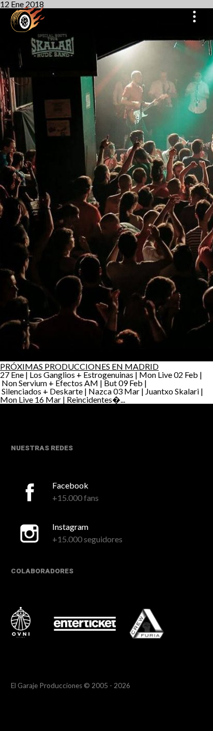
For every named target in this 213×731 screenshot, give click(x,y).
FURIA (161, 624)
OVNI (31, 622)
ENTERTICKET (85, 623)
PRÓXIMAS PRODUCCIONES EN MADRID (79, 366)
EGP (27, 19)
